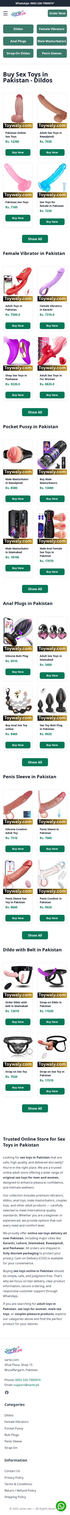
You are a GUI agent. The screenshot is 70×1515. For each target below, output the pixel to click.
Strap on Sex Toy (16, 1071)
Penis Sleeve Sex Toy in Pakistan (16, 900)
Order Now (57, 13)
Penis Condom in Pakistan (51, 900)
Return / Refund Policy (20, 1490)
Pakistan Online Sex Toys (15, 134)
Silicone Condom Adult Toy (16, 831)
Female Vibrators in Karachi (51, 307)
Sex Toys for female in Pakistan (52, 204)
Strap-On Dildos (18, 53)
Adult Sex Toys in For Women (51, 377)
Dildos (18, 29)
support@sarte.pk (26, 1385)
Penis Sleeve (13, 1441)
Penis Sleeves (52, 53)
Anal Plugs (18, 41)
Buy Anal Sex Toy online (16, 727)
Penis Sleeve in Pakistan (49, 831)
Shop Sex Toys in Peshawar (16, 377)
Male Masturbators (52, 41)
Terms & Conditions (18, 1484)
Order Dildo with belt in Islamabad (16, 1004)
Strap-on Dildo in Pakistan (51, 1004)
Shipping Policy (15, 1497)
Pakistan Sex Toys (16, 202)
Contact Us (12, 1471)
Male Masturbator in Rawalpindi (17, 481)
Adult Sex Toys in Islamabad (51, 657)
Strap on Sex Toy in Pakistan (52, 1073)
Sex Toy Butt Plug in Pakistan (51, 727)
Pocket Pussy (13, 1428)
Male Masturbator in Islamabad (17, 550)
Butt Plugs (11, 1435)
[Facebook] (35, 1392)
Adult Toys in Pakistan (13, 307)
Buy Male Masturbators (48, 481)
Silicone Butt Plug (16, 656)
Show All (35, 239)
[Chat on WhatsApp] (61, 1506)
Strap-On (10, 1448)
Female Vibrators (51, 29)
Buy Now (18, 152)
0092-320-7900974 (28, 1380)
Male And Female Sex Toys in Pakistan (51, 552)
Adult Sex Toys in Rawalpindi (51, 134)
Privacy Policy (14, 1478)
